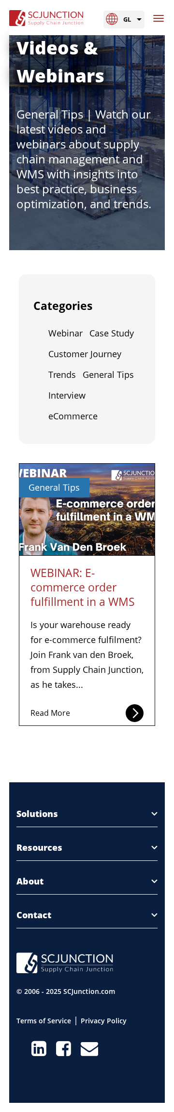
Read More (50, 713)
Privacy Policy (104, 1020)
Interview (67, 395)
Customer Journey (84, 354)
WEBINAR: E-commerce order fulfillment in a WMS (82, 587)
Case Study (111, 333)
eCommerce (73, 416)
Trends (62, 374)
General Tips (108, 374)
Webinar (65, 333)
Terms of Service (43, 1020)
